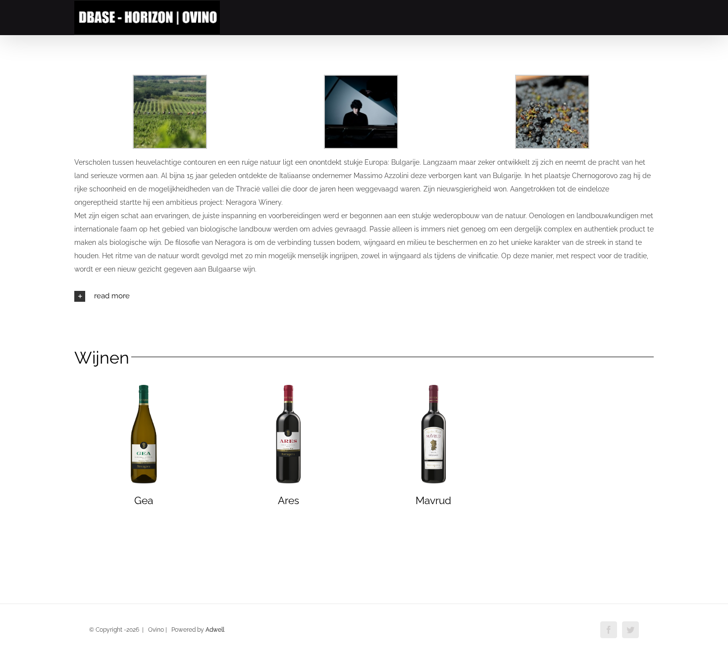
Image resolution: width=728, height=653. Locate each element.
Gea (143, 500)
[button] (364, 296)
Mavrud (433, 500)
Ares (288, 500)
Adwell (215, 629)
